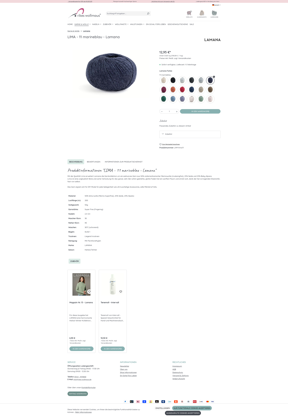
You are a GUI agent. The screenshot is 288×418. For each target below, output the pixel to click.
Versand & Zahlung (180, 375)
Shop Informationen (128, 372)
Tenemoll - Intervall (110, 302)
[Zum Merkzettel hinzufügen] (89, 291)
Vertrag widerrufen (78, 394)
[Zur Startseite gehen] (84, 13)
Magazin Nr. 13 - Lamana (81, 302)
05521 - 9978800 (80, 377)
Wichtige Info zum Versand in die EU (163, 1)
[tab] (76, 161)
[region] (111, 74)
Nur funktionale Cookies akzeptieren (192, 408)
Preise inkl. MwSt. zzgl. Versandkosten (175, 58)
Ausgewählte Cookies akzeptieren (182, 413)
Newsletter (124, 366)
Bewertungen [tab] (93, 162)
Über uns (123, 369)
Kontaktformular (88, 387)
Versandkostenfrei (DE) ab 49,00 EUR (80, 1)
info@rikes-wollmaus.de (82, 379)
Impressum (177, 366)
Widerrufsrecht (178, 379)
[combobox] (126, 13)
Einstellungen (163, 408)
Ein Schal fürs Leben (128, 375)
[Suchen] (148, 13)
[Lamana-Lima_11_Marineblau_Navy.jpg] (111, 74)
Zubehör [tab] (74, 261)
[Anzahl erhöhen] (176, 111)
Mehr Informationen (83, 412)
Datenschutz (177, 372)
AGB (174, 369)
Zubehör (168, 134)
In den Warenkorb (200, 111)
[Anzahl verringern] (161, 111)
